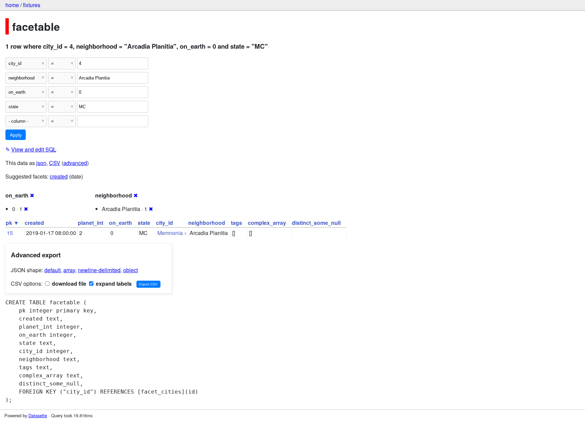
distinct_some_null (316, 223)
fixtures (31, 5)
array (69, 270)
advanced (75, 163)
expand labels (113, 283)
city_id (164, 223)
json (41, 163)
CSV (54, 163)
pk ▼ (12, 223)
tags (236, 223)
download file (68, 283)
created (59, 176)
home (12, 5)
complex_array (267, 223)
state (144, 223)
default (52, 270)
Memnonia (170, 233)
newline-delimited (99, 270)
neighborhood (206, 223)
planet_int (90, 223)
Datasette (37, 415)
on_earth (120, 223)
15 (10, 233)
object (130, 270)
